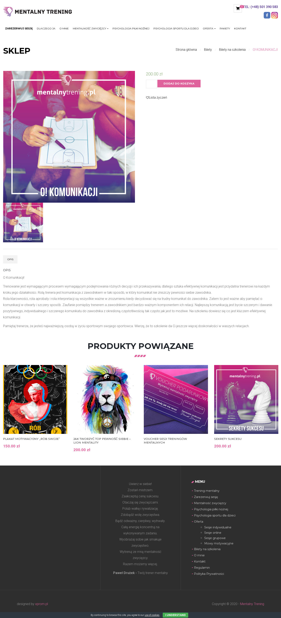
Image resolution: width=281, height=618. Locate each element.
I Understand (175, 615)
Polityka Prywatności (209, 574)
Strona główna (186, 50)
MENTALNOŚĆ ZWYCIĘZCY (90, 28)
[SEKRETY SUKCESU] (246, 399)
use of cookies (152, 615)
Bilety (208, 50)
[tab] (10, 259)
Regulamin (202, 567)
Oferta (208, 28)
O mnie (64, 28)
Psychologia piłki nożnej (131, 28)
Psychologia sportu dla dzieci (176, 28)
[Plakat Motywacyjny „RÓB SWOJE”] (35, 399)
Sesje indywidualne (217, 527)
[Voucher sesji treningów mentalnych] (176, 399)
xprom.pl (41, 604)
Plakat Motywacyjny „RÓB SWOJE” (31, 438)
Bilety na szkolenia (232, 50)
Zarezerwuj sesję (19, 28)
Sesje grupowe (215, 538)
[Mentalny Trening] (40, 11)
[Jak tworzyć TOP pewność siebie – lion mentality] (105, 399)
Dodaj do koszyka (179, 83)
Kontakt (240, 28)
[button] (238, 8)
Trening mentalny (206, 491)
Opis (10, 259)
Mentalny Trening (251, 604)
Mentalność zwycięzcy (210, 503)
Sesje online (212, 533)
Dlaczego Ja (46, 28)
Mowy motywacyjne (218, 543)
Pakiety (225, 28)
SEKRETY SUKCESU (228, 438)
